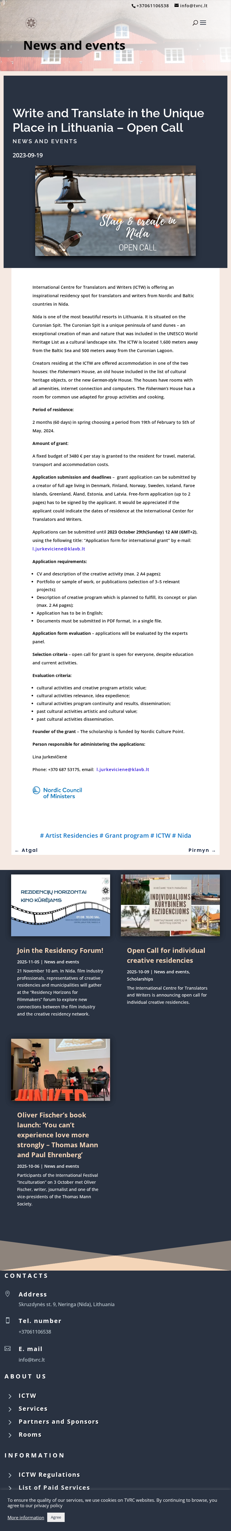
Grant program (127, 835)
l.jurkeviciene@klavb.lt (58, 549)
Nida (184, 835)
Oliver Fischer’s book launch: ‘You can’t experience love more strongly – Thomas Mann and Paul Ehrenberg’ (57, 1134)
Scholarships (140, 979)
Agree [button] (56, 1517)
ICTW (163, 835)
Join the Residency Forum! (60, 950)
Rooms (30, 1434)
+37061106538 (153, 5)
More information (26, 1517)
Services (33, 1408)
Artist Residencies (71, 835)
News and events (74, 45)
